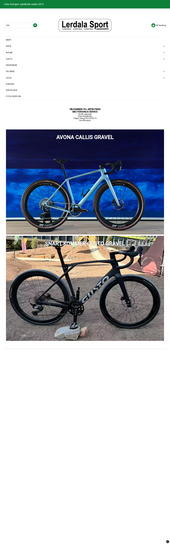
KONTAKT (10, 84)
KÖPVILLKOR (11, 90)
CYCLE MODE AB (13, 96)
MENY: (9, 40)
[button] (158, 25)
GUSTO (9, 59)
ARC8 (8, 46)
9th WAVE (10, 71)
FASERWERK (11, 65)
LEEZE (9, 78)
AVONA (9, 53)
